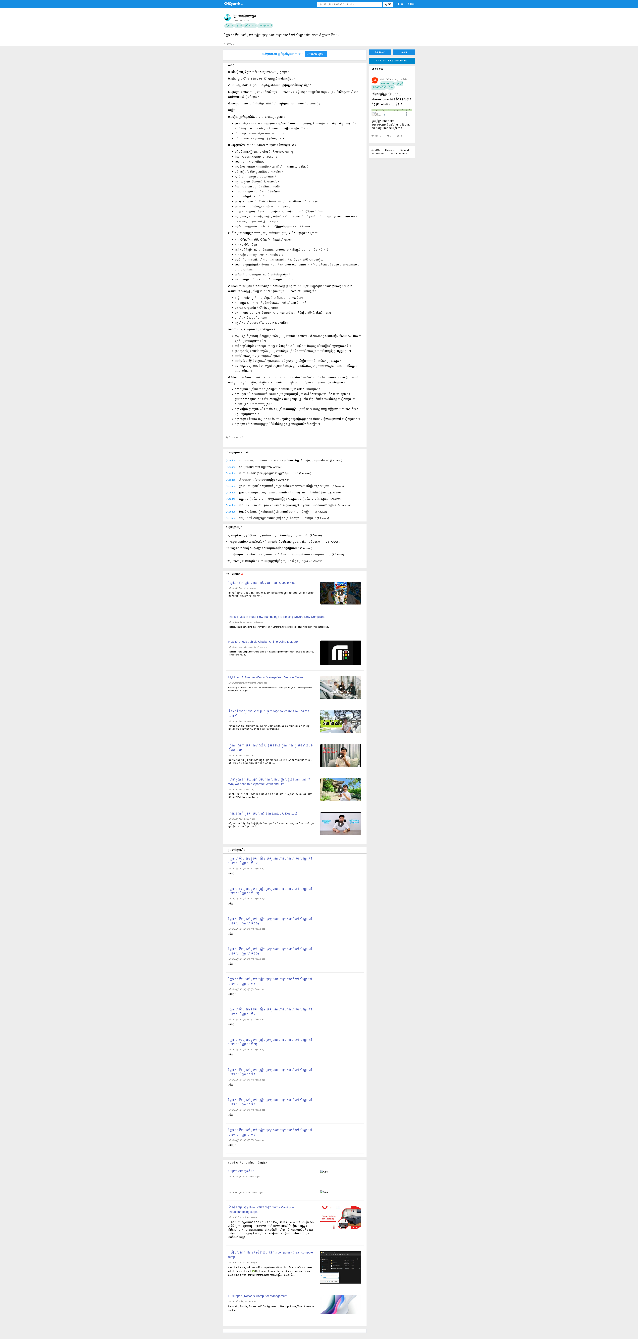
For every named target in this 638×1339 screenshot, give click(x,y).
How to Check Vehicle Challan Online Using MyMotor (263, 642)
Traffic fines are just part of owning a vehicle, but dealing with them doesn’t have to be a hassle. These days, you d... (271, 653)
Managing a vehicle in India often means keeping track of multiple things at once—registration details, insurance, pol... (270, 689)
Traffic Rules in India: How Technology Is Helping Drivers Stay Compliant (276, 617)
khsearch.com (387, 83)
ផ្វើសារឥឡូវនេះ (317, 54)
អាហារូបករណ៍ (265, 25)
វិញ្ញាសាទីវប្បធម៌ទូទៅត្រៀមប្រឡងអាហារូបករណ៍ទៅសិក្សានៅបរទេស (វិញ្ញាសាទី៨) (270, 1012)
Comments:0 (236, 437)
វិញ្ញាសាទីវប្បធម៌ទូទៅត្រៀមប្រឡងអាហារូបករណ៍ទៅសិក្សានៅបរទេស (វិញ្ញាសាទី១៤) (281, 35)
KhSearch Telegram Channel (391, 61)
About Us (376, 150)
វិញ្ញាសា (229, 25)
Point (390, 87)
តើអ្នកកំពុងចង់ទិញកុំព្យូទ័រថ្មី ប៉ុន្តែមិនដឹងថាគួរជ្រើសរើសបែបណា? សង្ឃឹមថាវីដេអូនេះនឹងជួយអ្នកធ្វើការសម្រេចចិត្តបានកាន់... (271, 825)
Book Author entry (398, 154)
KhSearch (404, 150)
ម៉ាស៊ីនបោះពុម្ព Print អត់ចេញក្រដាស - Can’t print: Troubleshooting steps (262, 1210)
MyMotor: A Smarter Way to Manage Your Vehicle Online (265, 677)
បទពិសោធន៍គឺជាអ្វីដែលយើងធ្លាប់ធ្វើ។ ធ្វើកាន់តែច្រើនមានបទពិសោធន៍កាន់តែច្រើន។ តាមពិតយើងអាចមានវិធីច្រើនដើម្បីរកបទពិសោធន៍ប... (270, 762)
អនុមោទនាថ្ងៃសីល (241, 1171)
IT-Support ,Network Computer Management (257, 1296)
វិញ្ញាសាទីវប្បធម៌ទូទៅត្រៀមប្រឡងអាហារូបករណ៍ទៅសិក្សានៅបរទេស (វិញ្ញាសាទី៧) (270, 1042)
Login (400, 4)
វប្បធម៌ (238, 25)
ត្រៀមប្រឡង (250, 25)
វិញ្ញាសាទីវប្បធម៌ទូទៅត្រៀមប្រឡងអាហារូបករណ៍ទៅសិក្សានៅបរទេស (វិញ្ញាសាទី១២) (270, 891)
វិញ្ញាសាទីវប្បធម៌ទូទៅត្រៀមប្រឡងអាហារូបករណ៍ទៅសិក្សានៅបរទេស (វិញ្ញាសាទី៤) (270, 1132)
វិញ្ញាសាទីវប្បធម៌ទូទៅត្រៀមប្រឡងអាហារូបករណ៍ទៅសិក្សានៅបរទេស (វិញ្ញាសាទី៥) (270, 1102)
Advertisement (378, 154)
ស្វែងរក (388, 4)
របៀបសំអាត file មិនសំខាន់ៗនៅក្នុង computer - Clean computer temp (271, 1255)
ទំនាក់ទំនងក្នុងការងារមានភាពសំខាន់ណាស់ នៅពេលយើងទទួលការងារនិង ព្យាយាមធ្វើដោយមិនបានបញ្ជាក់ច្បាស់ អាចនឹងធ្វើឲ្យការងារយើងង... (269, 728)
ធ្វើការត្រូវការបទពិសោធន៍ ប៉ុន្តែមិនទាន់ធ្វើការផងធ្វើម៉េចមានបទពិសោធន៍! (270, 748)
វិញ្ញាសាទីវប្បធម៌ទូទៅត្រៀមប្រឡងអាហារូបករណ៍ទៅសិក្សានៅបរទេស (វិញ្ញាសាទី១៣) (270, 861)
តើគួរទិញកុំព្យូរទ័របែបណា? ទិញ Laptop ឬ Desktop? (262, 813)
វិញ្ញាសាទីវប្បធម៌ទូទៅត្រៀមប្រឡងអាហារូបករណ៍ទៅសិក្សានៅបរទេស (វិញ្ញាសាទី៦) (270, 1072)
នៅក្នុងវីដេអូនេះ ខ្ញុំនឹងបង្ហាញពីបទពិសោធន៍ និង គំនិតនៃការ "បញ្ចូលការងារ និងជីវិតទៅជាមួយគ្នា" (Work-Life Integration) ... (270, 796)
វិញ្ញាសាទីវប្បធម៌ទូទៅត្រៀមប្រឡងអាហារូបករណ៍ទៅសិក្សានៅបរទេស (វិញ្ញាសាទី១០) (270, 951)
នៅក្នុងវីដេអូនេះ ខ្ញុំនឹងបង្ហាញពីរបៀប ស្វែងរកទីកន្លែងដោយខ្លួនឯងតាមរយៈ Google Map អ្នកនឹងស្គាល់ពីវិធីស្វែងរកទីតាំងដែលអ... (271, 594)
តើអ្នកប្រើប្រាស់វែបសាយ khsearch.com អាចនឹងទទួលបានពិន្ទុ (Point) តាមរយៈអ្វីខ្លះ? (391, 99)
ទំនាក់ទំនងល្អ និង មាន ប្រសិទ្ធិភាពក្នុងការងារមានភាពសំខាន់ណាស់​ (269, 714)
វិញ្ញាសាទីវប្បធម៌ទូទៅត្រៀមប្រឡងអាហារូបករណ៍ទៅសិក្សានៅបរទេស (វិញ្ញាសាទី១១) (270, 921)
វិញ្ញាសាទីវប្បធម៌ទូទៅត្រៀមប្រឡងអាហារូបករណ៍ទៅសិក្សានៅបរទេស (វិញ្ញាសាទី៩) (270, 982)
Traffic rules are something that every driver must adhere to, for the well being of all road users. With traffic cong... (278, 627)
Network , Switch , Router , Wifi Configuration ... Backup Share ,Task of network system (271, 1308)
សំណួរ (232, 873)
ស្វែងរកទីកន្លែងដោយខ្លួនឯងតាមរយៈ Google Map (261, 583)
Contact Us (390, 150)
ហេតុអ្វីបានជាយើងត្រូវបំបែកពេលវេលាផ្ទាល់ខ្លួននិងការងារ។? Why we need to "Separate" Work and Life (269, 782)
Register (379, 52)
